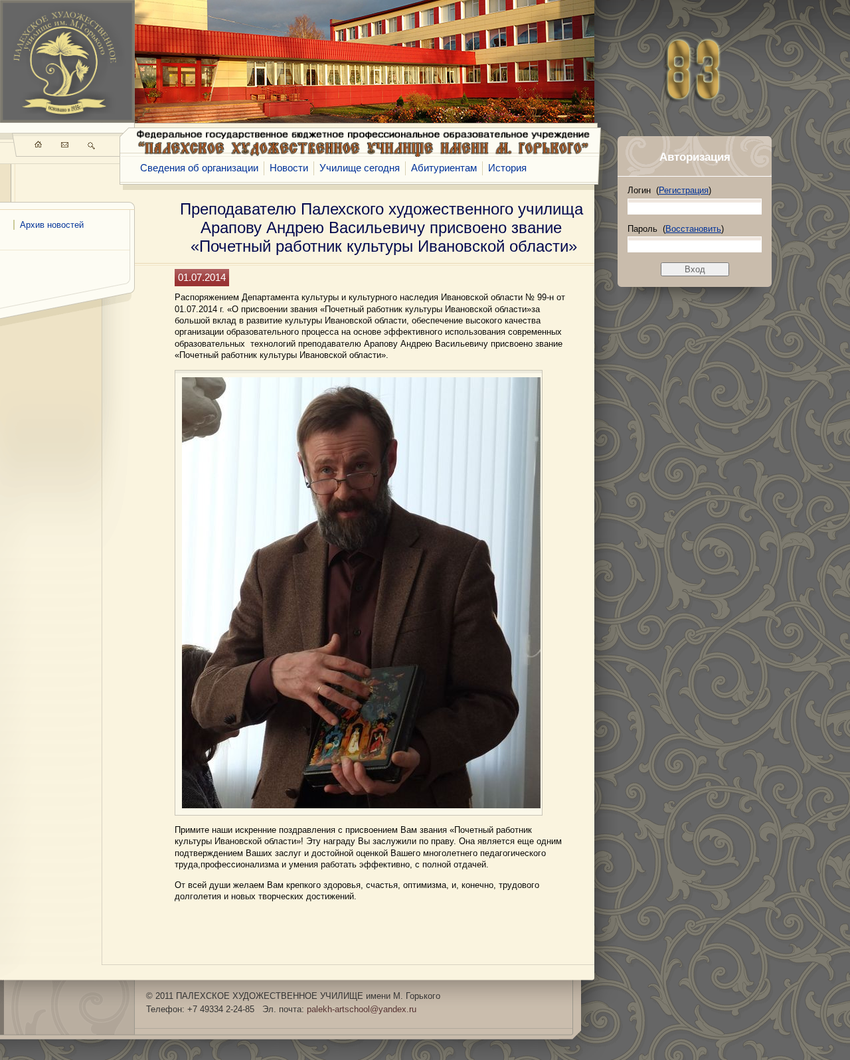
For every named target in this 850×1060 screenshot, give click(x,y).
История (507, 168)
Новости (289, 168)
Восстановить (693, 229)
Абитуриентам (444, 168)
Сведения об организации (199, 168)
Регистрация (684, 190)
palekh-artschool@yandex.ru (361, 1009)
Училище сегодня (359, 168)
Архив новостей (52, 225)
